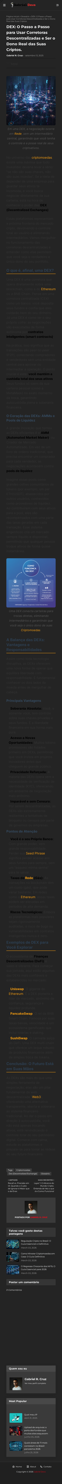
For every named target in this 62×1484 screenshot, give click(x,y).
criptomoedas (42, 157)
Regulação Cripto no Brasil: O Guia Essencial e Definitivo (36, 1242)
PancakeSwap (21, 1013)
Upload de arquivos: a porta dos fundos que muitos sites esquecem (36, 1430)
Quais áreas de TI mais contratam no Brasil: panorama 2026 (35, 1445)
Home (19, 1466)
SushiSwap (19, 1038)
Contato (48, 1466)
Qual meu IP (30, 1414)
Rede (18, 133)
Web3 (36, 1097)
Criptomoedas (30, 630)
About (33, 1466)
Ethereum (48, 289)
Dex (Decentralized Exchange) (23, 1173)
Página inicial (12, 16)
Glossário (25, 16)
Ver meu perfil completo (35, 1383)
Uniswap (17, 989)
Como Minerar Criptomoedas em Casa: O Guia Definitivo (38, 1255)
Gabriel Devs (40, 1472)
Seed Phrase (35, 853)
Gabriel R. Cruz (15, 55)
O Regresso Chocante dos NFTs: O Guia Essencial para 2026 (38, 1268)
